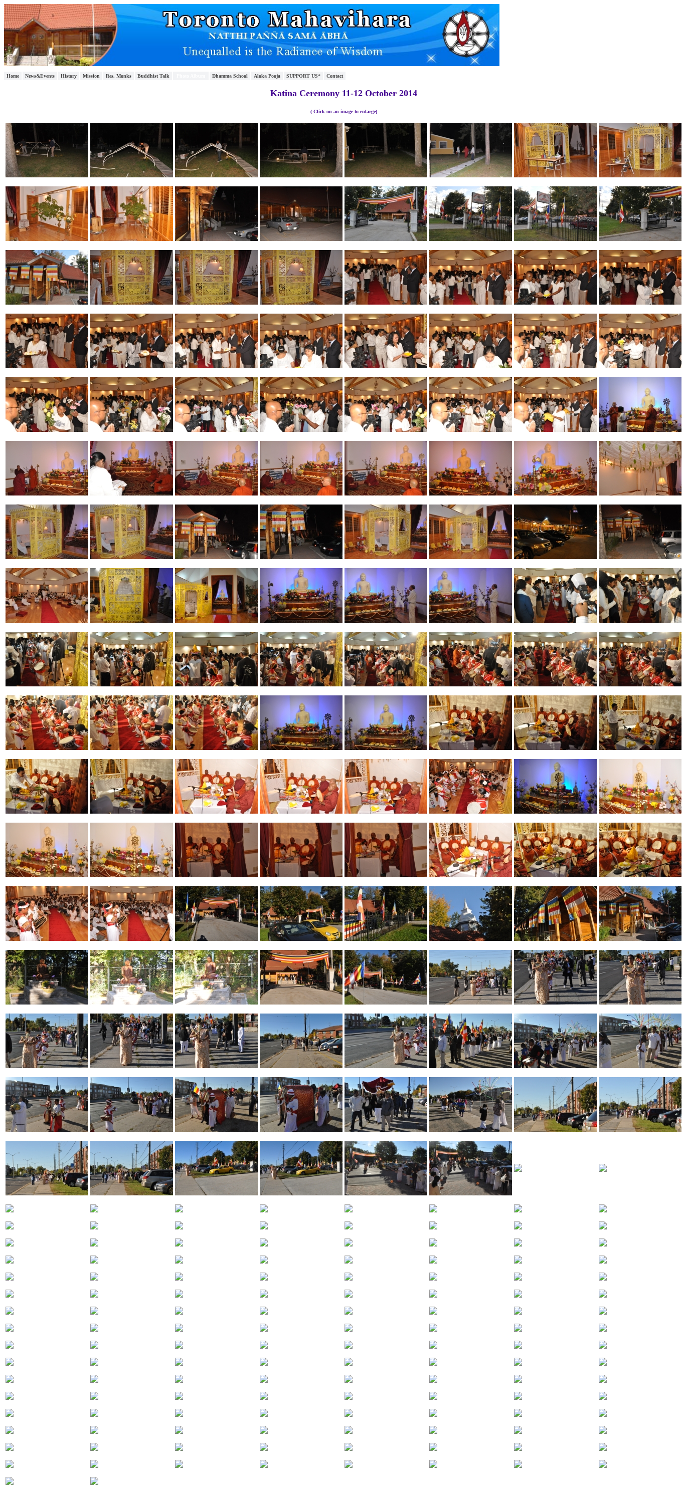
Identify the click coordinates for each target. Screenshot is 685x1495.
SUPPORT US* (303, 76)
